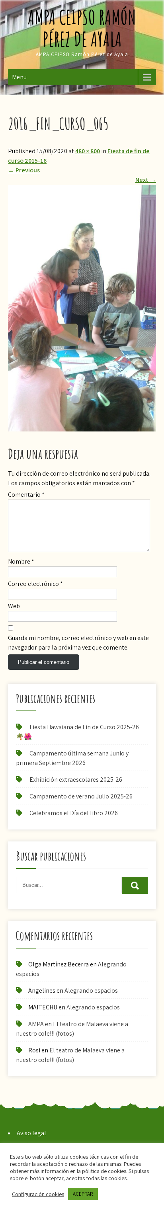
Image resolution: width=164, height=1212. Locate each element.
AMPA (36, 1024)
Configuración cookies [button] (38, 1194)
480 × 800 (87, 151)
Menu (19, 77)
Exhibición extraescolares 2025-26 (75, 779)
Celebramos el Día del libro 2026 (73, 813)
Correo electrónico (35, 584)
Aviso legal (31, 1133)
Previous (24, 170)
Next (145, 180)
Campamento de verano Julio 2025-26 (81, 796)
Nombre (21, 561)
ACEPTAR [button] (83, 1194)
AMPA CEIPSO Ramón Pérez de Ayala (82, 27)
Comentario (26, 494)
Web (14, 606)
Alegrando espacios (91, 990)
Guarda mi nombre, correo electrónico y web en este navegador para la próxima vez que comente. (78, 643)
